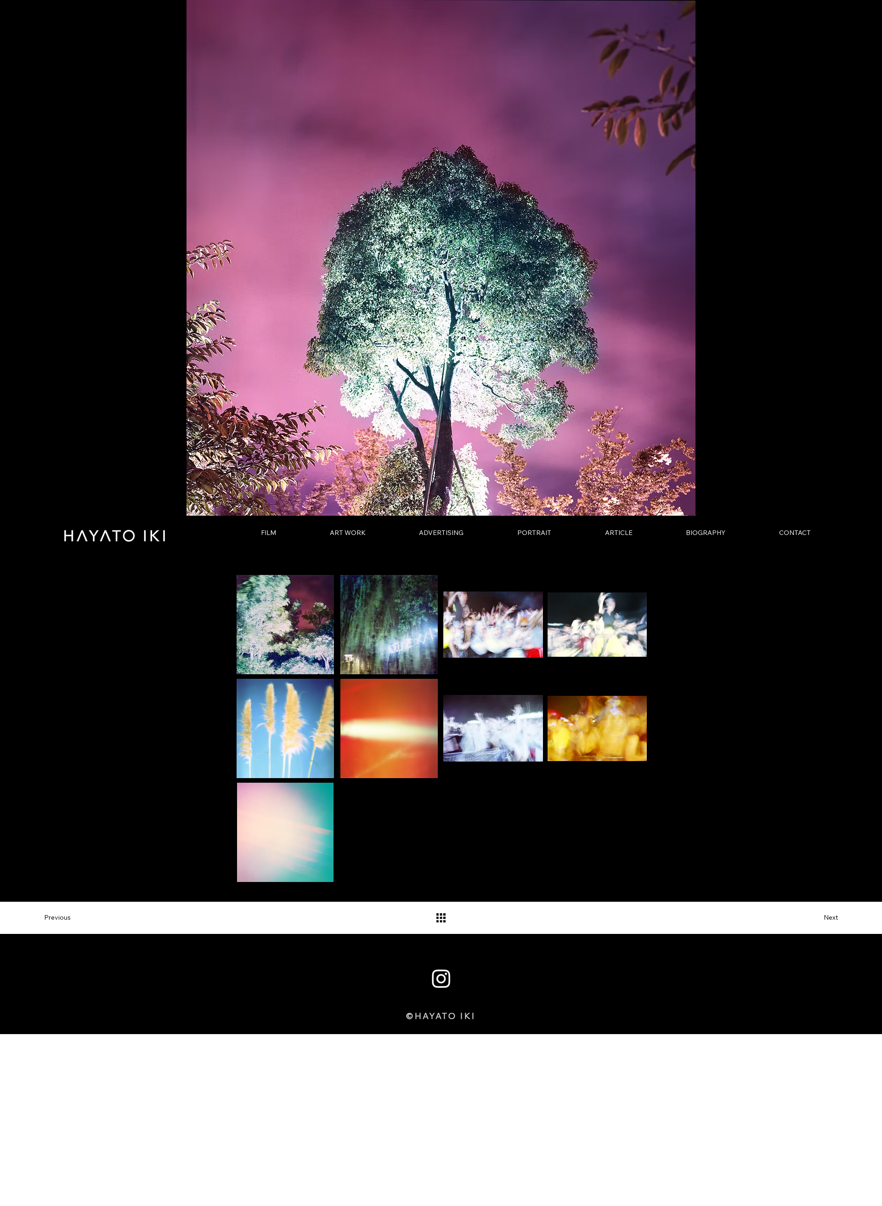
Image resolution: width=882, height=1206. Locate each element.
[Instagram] (441, 978)
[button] (62, 918)
